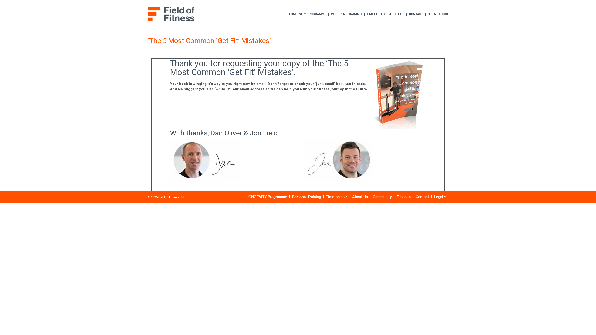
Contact (416, 14)
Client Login (438, 14)
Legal (438, 196)
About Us (396, 14)
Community (382, 196)
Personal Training (346, 14)
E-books (404, 196)
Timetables (375, 14)
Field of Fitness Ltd (171, 197)
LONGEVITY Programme (307, 14)
